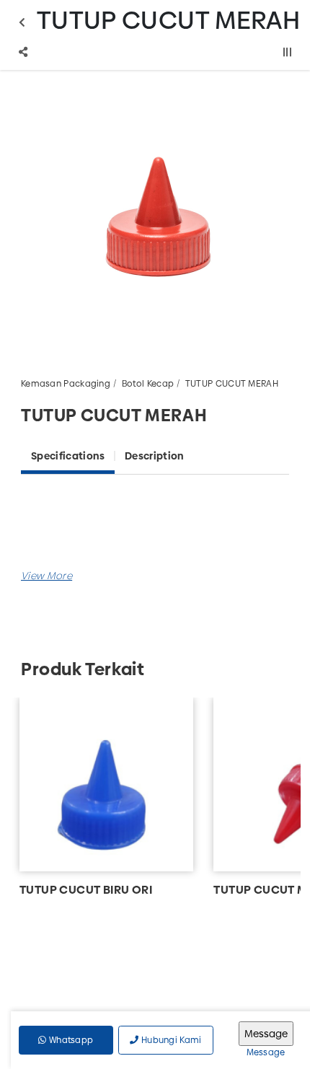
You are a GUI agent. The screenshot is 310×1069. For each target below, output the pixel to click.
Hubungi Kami (170, 1040)
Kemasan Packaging (65, 384)
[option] (155, 214)
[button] (46, 575)
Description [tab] (154, 456)
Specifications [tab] (68, 456)
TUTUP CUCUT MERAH (231, 384)
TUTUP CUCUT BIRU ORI (85, 889)
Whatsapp (70, 1040)
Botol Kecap (148, 384)
